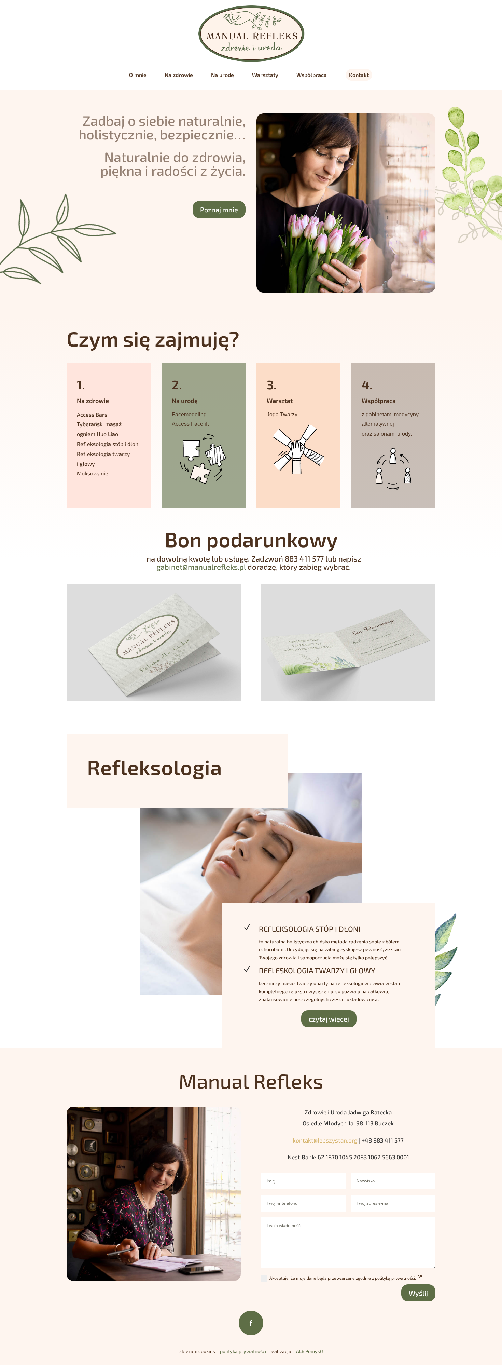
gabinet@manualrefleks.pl (201, 566)
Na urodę (222, 75)
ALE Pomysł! (309, 1351)
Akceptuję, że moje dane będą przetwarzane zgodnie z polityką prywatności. (343, 1277)
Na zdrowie (179, 75)
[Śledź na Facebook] (251, 1323)
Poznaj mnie (219, 209)
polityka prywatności (243, 1351)
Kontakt (359, 74)
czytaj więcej (329, 1019)
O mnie (138, 75)
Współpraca (311, 75)
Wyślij (418, 1293)
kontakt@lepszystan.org (325, 1140)
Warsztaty (265, 75)
